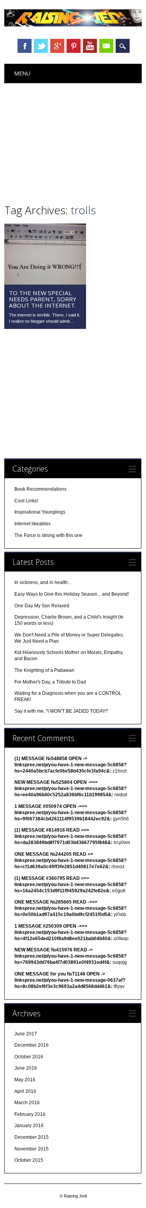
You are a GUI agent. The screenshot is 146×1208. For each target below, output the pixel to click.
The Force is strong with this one (48, 535)
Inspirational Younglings (39, 512)
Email (106, 46)
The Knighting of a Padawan (44, 670)
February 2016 (30, 1114)
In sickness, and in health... (42, 582)
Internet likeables (32, 523)
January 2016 (29, 1125)
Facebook (25, 46)
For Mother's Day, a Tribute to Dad (50, 682)
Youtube (90, 46)
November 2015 (31, 1149)
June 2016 (25, 1068)
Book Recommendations (40, 489)
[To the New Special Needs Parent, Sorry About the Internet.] (45, 283)
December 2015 (31, 1137)
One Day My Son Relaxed (41, 605)
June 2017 (25, 1034)
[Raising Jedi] (72, 24)
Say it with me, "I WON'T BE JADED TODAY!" (61, 711)
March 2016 (27, 1102)
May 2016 (24, 1079)
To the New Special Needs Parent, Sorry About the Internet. (42, 299)
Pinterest (74, 46)
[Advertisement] (73, 141)
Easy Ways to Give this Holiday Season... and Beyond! (71, 594)
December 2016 (31, 1045)
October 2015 (28, 1160)
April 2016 (25, 1091)
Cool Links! (26, 500)
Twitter (41, 46)
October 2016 (28, 1056)
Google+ (57, 46)
